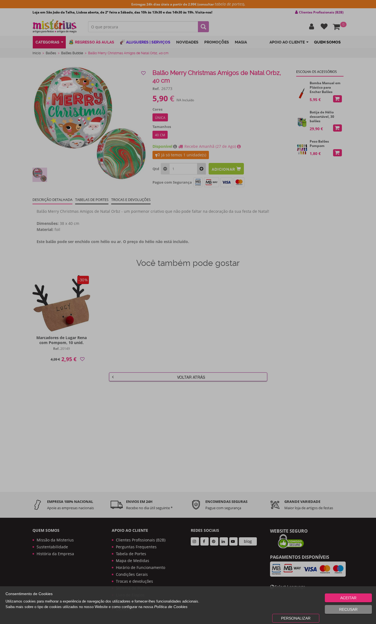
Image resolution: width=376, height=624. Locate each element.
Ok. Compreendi (185, 173)
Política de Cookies (170, 606)
